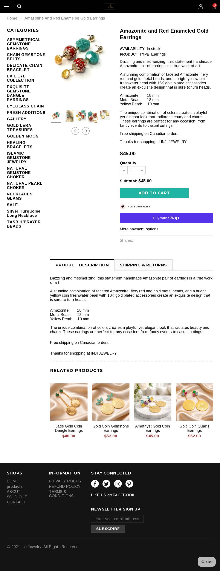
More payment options (139, 229)
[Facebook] (95, 484)
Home (12, 18)
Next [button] (86, 131)
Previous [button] (75, 131)
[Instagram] (118, 484)
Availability (132, 49)
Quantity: (129, 163)
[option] (80, 59)
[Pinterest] (129, 484)
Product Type (134, 54)
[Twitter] (106, 484)
